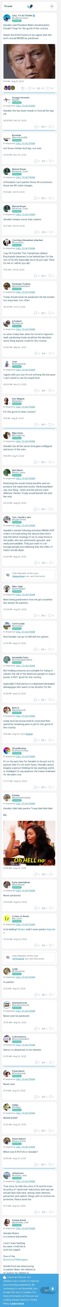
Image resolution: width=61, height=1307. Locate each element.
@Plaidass (17, 401)
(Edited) (29, 734)
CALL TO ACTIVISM (25, 105)
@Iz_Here (17, 918)
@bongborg (18, 435)
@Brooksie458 (19, 137)
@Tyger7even (19, 519)
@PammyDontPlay (21, 797)
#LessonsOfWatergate (15, 1259)
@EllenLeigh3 (18, 588)
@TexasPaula (18, 1073)
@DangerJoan (19, 363)
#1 (52, 546)
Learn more (17, 1303)
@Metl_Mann (18, 472)
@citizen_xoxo (19, 1175)
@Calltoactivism (20, 18)
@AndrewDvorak (20, 1005)
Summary (17, 21)
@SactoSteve (19, 1141)
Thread (8, 6)
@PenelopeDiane (21, 286)
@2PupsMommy (20, 750)
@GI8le (15, 99)
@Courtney (17, 242)
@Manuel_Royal (20, 171)
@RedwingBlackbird (22, 659)
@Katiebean (18, 884)
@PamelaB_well (20, 1222)
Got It (48, 1290)
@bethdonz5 (19, 710)
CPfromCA (18, 958)
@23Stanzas (18, 971)
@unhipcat (17, 323)
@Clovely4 (17, 625)
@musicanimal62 (20, 1039)
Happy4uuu (18, 576)
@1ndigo (16, 1107)
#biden (21, 929)
